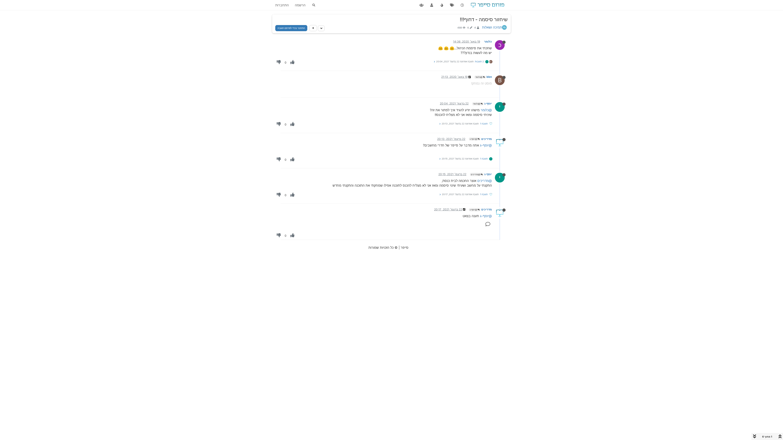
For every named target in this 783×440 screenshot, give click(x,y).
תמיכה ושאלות (492, 27)
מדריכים (486, 139)
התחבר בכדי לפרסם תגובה (291, 28)
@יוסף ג (474, 139)
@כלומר (479, 77)
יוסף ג (488, 103)
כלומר (488, 41)
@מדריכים (476, 174)
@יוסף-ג (486, 145)
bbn (489, 76)
